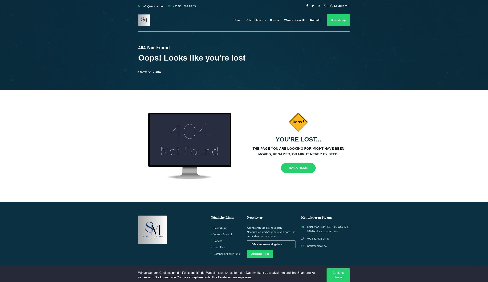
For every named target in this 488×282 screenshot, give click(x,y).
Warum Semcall (223, 234)
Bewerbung (338, 20)
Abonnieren (260, 254)
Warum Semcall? (295, 20)
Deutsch (338, 5)
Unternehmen (254, 20)
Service (275, 20)
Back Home (298, 167)
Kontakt (315, 20)
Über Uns (219, 247)
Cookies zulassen (338, 275)
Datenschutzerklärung (227, 253)
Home (237, 20)
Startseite (144, 72)
